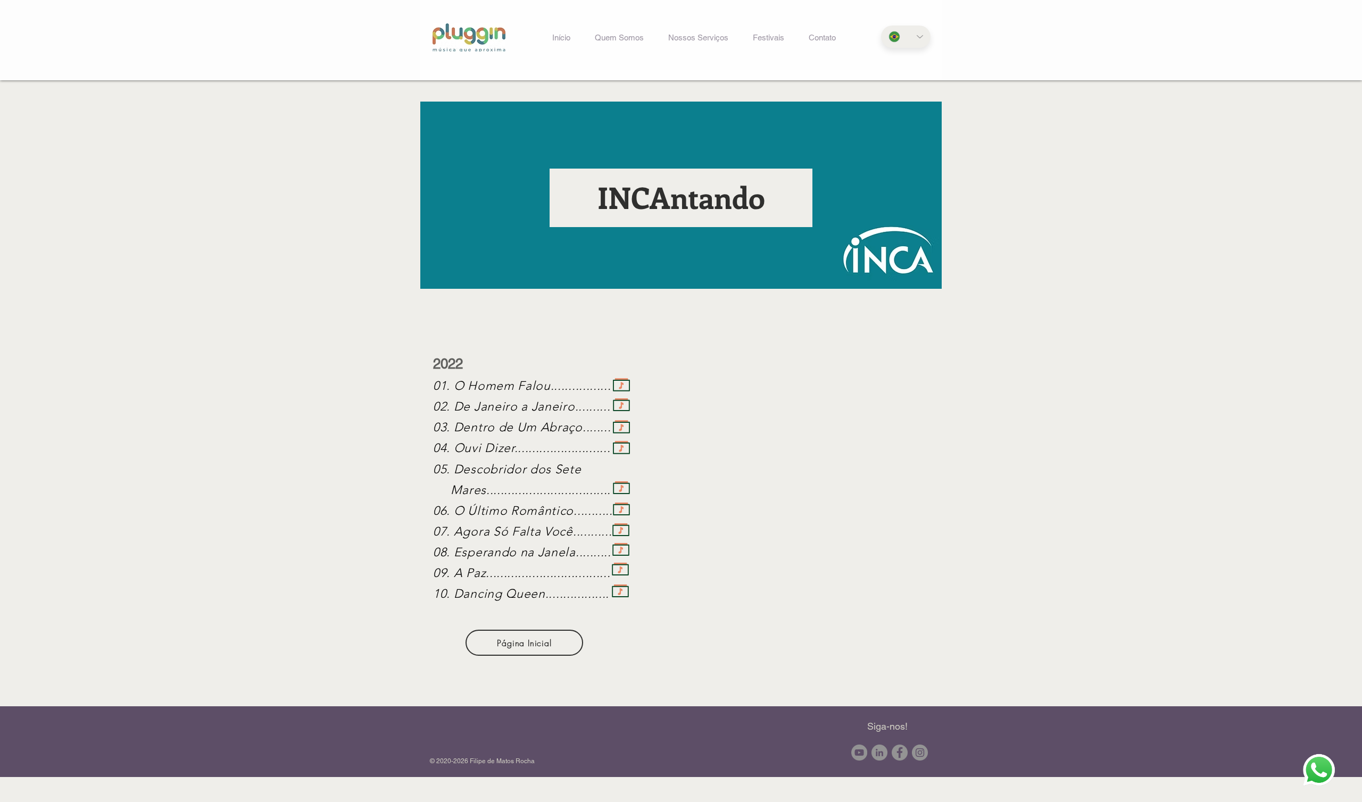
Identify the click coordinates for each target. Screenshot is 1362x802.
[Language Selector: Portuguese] (906, 37)
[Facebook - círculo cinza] (900, 753)
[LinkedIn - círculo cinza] (879, 753)
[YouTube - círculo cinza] (859, 753)
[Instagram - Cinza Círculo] (920, 753)
